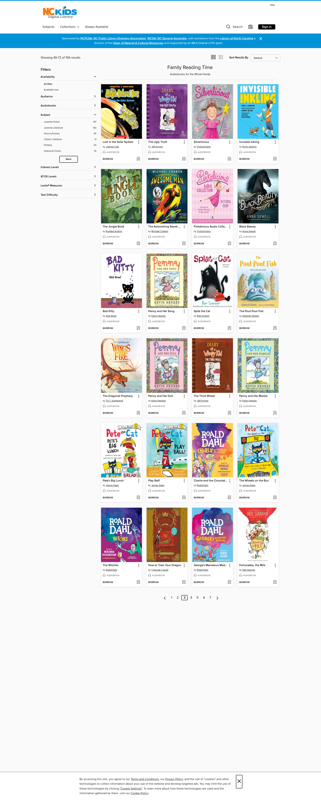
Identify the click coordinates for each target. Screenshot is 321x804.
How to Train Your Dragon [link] (164, 565)
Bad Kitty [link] (108, 311)
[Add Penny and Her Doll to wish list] (183, 413)
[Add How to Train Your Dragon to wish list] (183, 582)
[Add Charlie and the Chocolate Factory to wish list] (229, 497)
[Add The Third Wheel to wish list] (229, 413)
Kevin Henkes (158, 316)
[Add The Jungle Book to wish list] (138, 243)
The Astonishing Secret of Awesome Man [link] (165, 226)
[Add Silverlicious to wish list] (229, 159)
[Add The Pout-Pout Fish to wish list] (275, 328)
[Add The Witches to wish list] (138, 582)
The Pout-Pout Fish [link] (251, 311)
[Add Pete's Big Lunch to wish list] (138, 497)
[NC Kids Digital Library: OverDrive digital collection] (60, 13)
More (68, 159)
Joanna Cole (112, 146)
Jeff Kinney (157, 146)
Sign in (267, 27)
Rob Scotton (203, 316)
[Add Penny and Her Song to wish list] (183, 328)
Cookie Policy (139, 793)
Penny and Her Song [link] (161, 311)
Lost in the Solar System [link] (118, 142)
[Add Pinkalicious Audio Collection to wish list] (229, 243)
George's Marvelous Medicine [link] (211, 565)
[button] (234, 27)
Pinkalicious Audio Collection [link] (211, 226)
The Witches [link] (110, 565)
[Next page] (217, 597)
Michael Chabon (159, 231)
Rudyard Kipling (114, 231)
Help (272, 5)
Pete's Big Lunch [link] (113, 480)
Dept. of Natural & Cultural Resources (138, 43)
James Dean (112, 485)
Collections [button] (68, 27)
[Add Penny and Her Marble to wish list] (275, 413)
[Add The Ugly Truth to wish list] (183, 159)
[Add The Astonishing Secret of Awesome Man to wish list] (183, 243)
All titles (48, 84)
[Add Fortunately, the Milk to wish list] (275, 582)
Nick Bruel (111, 316)
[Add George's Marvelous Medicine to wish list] (229, 582)
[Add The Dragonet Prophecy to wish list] (138, 413)
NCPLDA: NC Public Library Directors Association (113, 38)
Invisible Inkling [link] (249, 142)
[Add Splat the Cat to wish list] (229, 328)
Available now (51, 89)
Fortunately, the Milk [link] (252, 565)
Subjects (48, 27)
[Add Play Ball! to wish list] (183, 497)
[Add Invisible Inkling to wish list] (275, 159)
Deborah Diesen (250, 316)
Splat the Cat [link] (202, 311)
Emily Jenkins (249, 146)
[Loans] (250, 27)
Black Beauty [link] (247, 226)
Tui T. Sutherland (114, 400)
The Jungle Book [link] (113, 226)
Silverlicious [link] (201, 142)
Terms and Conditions (145, 779)
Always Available (96, 27)
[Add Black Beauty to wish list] (275, 243)
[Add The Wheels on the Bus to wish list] (275, 497)
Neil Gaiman (248, 570)
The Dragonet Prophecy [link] (118, 396)
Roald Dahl (202, 485)
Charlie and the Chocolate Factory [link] (211, 480)
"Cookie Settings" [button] (131, 788)
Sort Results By (238, 57)
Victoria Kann (204, 146)
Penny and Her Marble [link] (253, 396)
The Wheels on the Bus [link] (254, 480)
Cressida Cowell (159, 570)
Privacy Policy (174, 779)
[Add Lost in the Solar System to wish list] (138, 159)
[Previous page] (164, 597)
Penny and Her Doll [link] (160, 396)
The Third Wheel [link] (204, 396)
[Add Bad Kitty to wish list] (138, 328)
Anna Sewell (249, 231)
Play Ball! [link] (154, 480)
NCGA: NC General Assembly (167, 38)
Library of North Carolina (236, 38)
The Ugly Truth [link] (157, 142)
